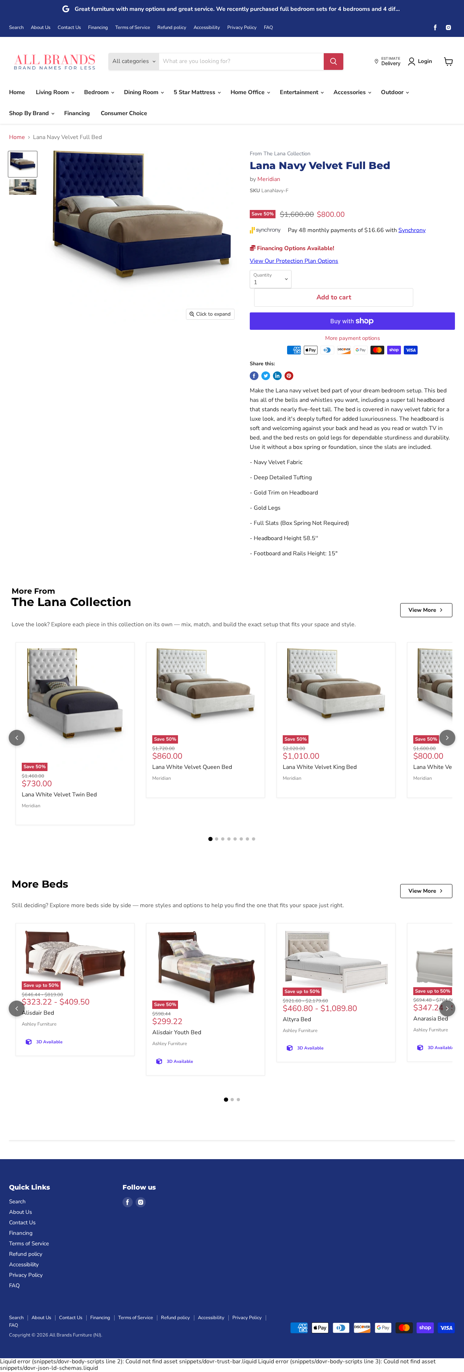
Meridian (268, 179)
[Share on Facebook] (254, 375)
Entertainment (300, 92)
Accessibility (207, 27)
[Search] (333, 61)
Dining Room (142, 92)
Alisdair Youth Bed (176, 1032)
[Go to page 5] (235, 839)
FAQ (268, 27)
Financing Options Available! (295, 248)
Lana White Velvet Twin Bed (59, 795)
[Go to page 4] (229, 839)
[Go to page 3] (222, 839)
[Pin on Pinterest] (289, 375)
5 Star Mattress (195, 92)
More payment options (352, 338)
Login (425, 61)
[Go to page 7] (247, 839)
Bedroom (97, 92)
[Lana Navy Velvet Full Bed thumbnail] (22, 164)
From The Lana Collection (280, 154)
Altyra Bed (297, 1019)
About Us (40, 27)
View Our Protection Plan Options (294, 261)
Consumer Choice (124, 113)
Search (16, 27)
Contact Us (69, 27)
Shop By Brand (29, 113)
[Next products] (447, 738)
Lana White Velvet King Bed (320, 767)
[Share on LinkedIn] (277, 375)
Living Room (53, 92)
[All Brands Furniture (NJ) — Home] (54, 61)
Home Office (248, 92)
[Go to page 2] (216, 839)
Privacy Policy (242, 27)
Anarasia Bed (430, 1019)
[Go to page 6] (241, 839)
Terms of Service (132, 27)
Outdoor (393, 92)
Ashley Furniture (39, 1024)
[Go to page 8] (253, 839)
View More (422, 610)
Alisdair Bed (38, 1013)
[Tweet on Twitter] (265, 375)
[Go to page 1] (210, 839)
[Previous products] (17, 738)
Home (17, 92)
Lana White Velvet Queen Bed (192, 767)
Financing (98, 27)
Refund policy (171, 27)
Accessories (350, 92)
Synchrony (412, 230)
